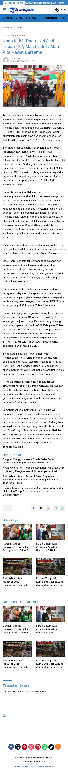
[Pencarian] (63, 10)
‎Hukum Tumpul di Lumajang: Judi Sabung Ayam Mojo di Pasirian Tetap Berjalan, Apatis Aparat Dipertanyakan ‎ (33, 491)
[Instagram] (31, 747)
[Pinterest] (24, 747)
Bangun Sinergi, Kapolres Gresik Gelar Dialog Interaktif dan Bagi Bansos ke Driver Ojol (29, 461)
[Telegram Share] (55, 508)
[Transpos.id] (22, 10)
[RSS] (58, 747)
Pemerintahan (17, 35)
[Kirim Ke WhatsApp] (62, 508)
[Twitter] (18, 747)
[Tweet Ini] (41, 508)
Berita (6, 35)
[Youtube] (38, 747)
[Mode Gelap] (57, 10)
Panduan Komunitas (34, 761)
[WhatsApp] (45, 747)
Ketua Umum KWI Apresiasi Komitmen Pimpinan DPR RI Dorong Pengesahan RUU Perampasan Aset (33, 469)
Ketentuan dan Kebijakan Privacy (34, 757)
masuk (20, 691)
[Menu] (5, 10)
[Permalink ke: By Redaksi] (6, 59)
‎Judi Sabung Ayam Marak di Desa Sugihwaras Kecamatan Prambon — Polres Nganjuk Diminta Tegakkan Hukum (30, 479)
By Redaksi (16, 58)
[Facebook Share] (33, 508)
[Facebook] (11, 747)
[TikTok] (51, 747)
